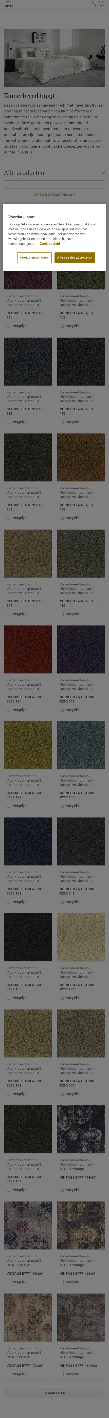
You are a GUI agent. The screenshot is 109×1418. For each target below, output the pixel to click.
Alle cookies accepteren (74, 257)
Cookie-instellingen (34, 257)
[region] (54, 237)
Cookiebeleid (50, 243)
